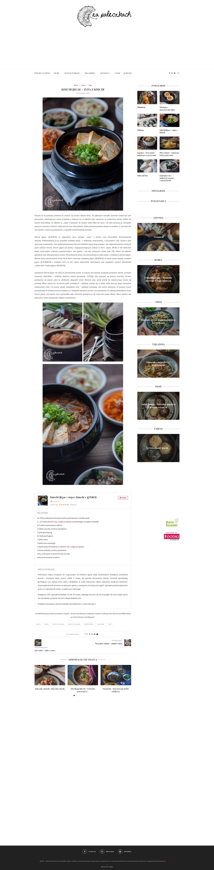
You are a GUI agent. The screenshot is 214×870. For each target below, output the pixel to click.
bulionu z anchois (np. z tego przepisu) (67, 546)
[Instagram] (172, 73)
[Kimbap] (147, 120)
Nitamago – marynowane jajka (167, 108)
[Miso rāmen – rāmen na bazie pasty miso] (169, 143)
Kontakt (128, 73)
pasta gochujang (58, 624)
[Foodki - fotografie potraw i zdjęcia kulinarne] (171, 533)
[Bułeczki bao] (147, 166)
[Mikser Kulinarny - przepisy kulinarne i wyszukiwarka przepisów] (172, 518)
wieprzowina (88, 624)
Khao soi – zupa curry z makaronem (158, 363)
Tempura (158, 236)
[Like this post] (87, 634)
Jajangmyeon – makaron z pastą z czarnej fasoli (167, 178)
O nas (117, 73)
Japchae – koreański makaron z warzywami (146, 154)
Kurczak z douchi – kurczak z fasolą (50, 689)
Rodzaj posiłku (72, 73)
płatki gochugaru (74, 624)
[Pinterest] (174, 73)
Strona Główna (42, 73)
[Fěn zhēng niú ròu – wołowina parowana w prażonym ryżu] (83, 675)
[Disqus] (83, 734)
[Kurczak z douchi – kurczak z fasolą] (50, 675)
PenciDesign (170, 861)
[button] (38, 680)
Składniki (90, 73)
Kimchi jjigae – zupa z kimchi (168, 131)
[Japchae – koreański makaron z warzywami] (147, 143)
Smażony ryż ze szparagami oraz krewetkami (158, 321)
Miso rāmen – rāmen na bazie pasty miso (169, 154)
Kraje (56, 73)
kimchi (98, 237)
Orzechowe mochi (158, 447)
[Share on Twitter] (92, 634)
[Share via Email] (97, 634)
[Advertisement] (107, 46)
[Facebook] (169, 73)
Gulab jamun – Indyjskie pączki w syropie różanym (158, 406)
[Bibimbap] (147, 97)
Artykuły (104, 73)
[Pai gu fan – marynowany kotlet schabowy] (116, 675)
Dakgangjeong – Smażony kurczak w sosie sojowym (158, 279)
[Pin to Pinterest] (94, 634)
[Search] (178, 73)
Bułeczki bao (142, 175)
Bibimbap (141, 107)
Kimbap (140, 130)
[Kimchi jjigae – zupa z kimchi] (169, 120)
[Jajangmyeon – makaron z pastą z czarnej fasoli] (169, 166)
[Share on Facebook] (89, 634)
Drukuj (124, 498)
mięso (46, 624)
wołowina (100, 624)
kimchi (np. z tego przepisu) (59, 521)
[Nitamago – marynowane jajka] (169, 97)
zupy (109, 624)
